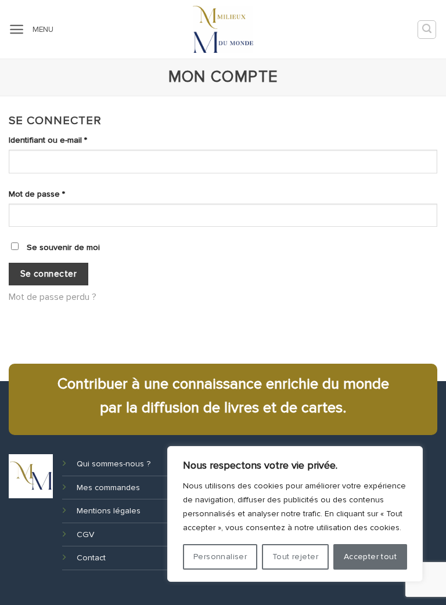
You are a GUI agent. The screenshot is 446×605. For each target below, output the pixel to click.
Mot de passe (57, 194)
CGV (85, 534)
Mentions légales (109, 511)
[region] (295, 514)
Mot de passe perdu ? (52, 297)
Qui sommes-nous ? (113, 464)
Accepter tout (370, 556)
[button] (16, 29)
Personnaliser (220, 556)
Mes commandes (108, 487)
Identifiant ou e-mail (68, 140)
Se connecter (48, 274)
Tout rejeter (295, 556)
